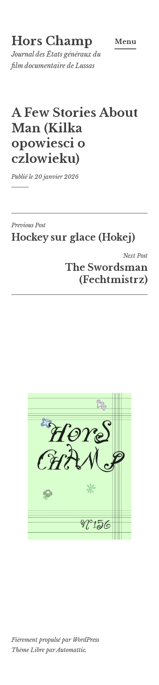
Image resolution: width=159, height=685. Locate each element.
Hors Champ (52, 41)
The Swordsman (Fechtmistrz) (106, 268)
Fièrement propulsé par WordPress (55, 639)
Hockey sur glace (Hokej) (73, 232)
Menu (125, 41)
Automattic (70, 650)
